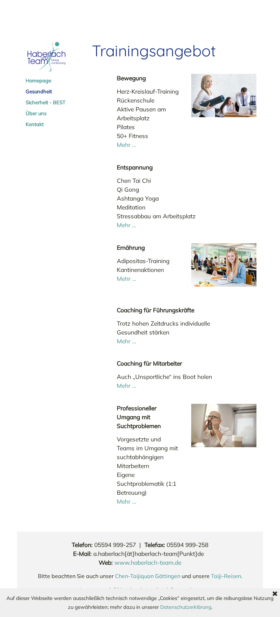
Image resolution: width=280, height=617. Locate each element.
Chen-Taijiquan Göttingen (147, 576)
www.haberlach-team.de (147, 562)
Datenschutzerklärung (185, 607)
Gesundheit (39, 91)
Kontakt (35, 124)
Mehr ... (126, 144)
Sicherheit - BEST (46, 102)
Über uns (36, 113)
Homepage (38, 80)
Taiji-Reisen (226, 576)
